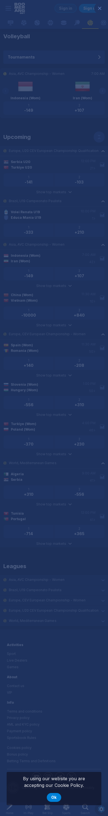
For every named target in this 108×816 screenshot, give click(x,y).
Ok (53, 797)
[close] (99, 8)
